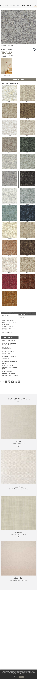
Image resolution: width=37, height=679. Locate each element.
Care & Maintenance (9, 340)
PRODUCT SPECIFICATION (10, 375)
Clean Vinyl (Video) (8, 351)
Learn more (26, 673)
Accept (21, 676)
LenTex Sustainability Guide (9, 362)
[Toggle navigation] (35, 5)
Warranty (5, 359)
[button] (34, 49)
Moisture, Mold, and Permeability (9, 343)
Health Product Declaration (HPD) (8, 372)
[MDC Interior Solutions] (7, 5)
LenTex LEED (6, 354)
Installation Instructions (6, 348)
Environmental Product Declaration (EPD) (9, 367)
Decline (15, 676)
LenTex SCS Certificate (9, 356)
